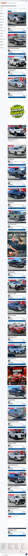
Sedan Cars (9, 546)
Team (22, 548)
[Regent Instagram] (26, 0)
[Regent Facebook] (25, 0)
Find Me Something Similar (17, 143)
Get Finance (17, 32)
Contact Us (22, 545)
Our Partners (23, 547)
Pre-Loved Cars (3, 546)
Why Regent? (3, 545)
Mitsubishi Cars (17, 548)
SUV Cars (9, 547)
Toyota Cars (16, 545)
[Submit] (8, 3)
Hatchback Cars (10, 548)
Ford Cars (16, 546)
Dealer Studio (6, 555)
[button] (26, 3)
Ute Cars (9, 545)
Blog (21, 546)
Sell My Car (3, 547)
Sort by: (20, 8)
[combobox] (12, 3)
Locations (23, 0)
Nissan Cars (16, 547)
